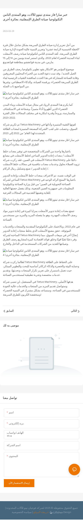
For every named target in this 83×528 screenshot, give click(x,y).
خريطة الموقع (41, 512)
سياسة (28, 512)
